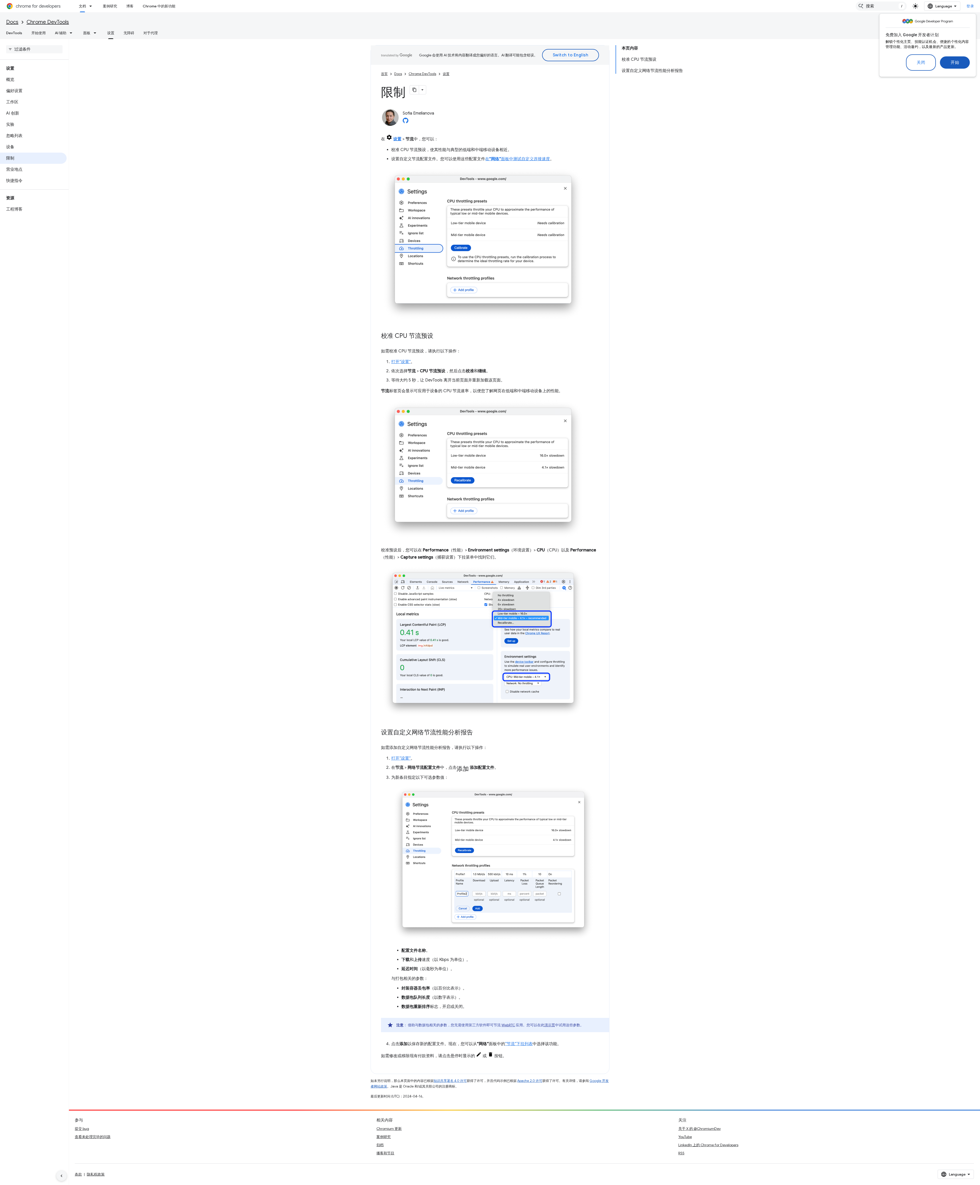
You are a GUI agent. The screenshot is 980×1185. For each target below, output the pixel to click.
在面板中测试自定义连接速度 (517, 159)
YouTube (685, 1136)
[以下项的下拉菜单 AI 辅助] (72, 33)
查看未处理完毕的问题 (93, 1136)
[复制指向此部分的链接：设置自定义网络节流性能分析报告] (478, 733)
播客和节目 (385, 1153)
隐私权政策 (96, 1174)
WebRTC (508, 1025)
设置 (110, 33)
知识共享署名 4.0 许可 (450, 1081)
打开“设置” (401, 361)
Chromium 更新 (389, 1128)
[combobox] (881, 6)
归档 (380, 1145)
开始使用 (38, 33)
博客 (129, 6)
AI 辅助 (60, 33)
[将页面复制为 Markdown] (414, 89)
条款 (78, 1174)
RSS (681, 1153)
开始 (955, 62)
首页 (384, 74)
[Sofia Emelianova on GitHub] (405, 122)
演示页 (549, 1025)
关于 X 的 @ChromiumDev (699, 1128)
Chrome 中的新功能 (159, 6)
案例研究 (110, 6)
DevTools (14, 33)
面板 (86, 33)
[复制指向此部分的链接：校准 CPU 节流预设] (438, 336)
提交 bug (82, 1128)
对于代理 (150, 33)
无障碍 (129, 33)
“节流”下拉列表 (519, 1043)
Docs (12, 22)
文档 (82, 6)
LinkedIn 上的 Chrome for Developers (708, 1145)
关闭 (921, 62)
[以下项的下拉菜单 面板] (96, 33)
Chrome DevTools (48, 22)
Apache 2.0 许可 (529, 1081)
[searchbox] (34, 49)
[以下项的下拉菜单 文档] (92, 6)
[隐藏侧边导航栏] (61, 1176)
